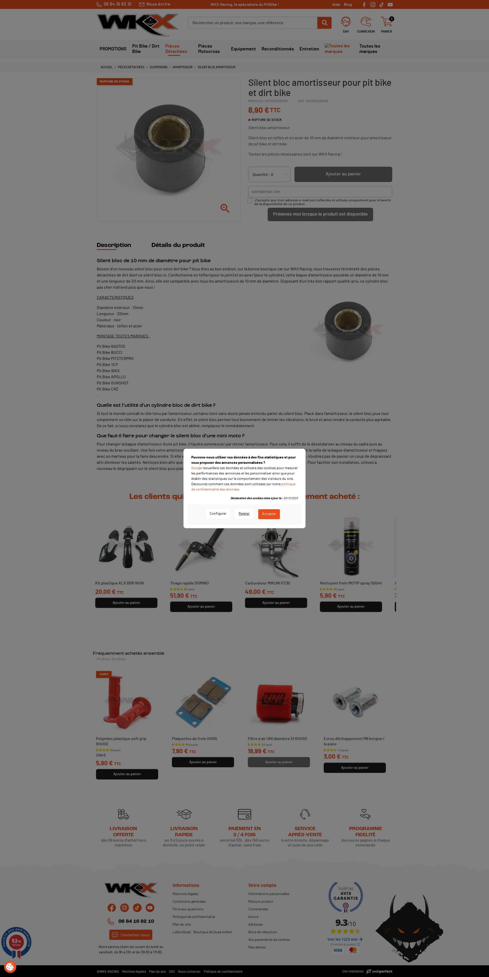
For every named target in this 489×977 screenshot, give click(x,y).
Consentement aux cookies (10, 967)
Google (196, 468)
